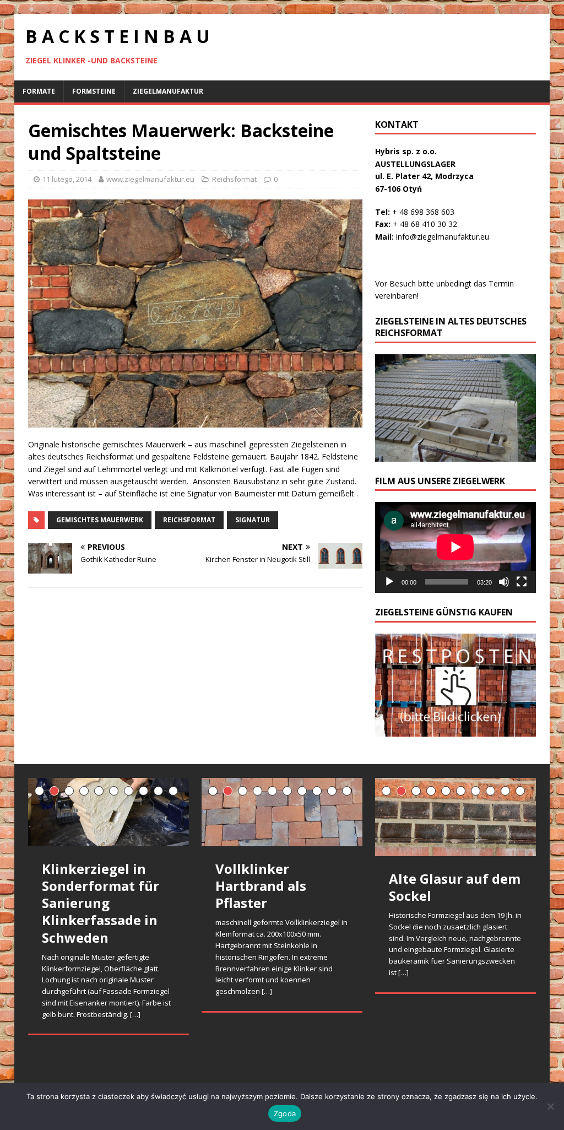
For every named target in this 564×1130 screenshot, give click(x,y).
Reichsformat (234, 179)
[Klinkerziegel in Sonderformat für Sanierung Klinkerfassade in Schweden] (108, 812)
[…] (135, 1014)
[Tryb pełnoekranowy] (521, 581)
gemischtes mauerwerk (99, 520)
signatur (252, 520)
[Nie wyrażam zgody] (550, 1106)
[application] (455, 547)
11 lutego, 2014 (66, 179)
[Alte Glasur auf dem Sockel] (455, 817)
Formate (39, 91)
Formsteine (94, 91)
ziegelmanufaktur (168, 91)
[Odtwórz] (389, 581)
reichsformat (189, 520)
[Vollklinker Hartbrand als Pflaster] (282, 812)
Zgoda (285, 1113)
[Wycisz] (503, 581)
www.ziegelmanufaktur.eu (150, 179)
